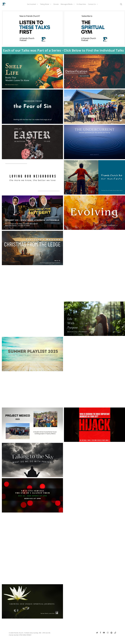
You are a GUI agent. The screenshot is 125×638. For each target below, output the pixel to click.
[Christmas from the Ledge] (32, 248)
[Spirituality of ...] (32, 283)
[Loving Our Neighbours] (32, 177)
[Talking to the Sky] (32, 460)
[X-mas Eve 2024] (32, 495)
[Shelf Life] (32, 71)
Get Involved (31, 4)
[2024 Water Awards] (32, 530)
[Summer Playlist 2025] (32, 354)
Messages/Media (67, 4)
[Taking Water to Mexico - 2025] (32, 425)
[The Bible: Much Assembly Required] (32, 319)
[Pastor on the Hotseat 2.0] (32, 212)
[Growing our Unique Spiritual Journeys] (32, 601)
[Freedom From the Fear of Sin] (32, 106)
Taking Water (44, 4)
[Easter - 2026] (32, 142)
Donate (56, 4)
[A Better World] (32, 566)
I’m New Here (81, 4)
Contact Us (92, 4)
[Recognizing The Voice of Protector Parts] (32, 389)
